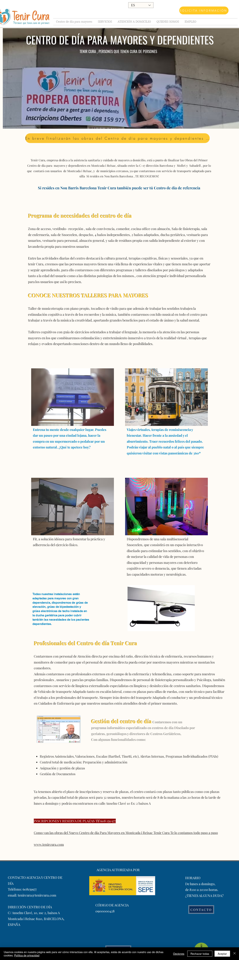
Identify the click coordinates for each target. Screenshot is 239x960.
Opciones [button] (178, 954)
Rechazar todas (199, 954)
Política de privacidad (26, 955)
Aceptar (222, 954)
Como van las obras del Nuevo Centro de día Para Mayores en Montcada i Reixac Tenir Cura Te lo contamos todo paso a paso (126, 832)
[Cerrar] (234, 953)
